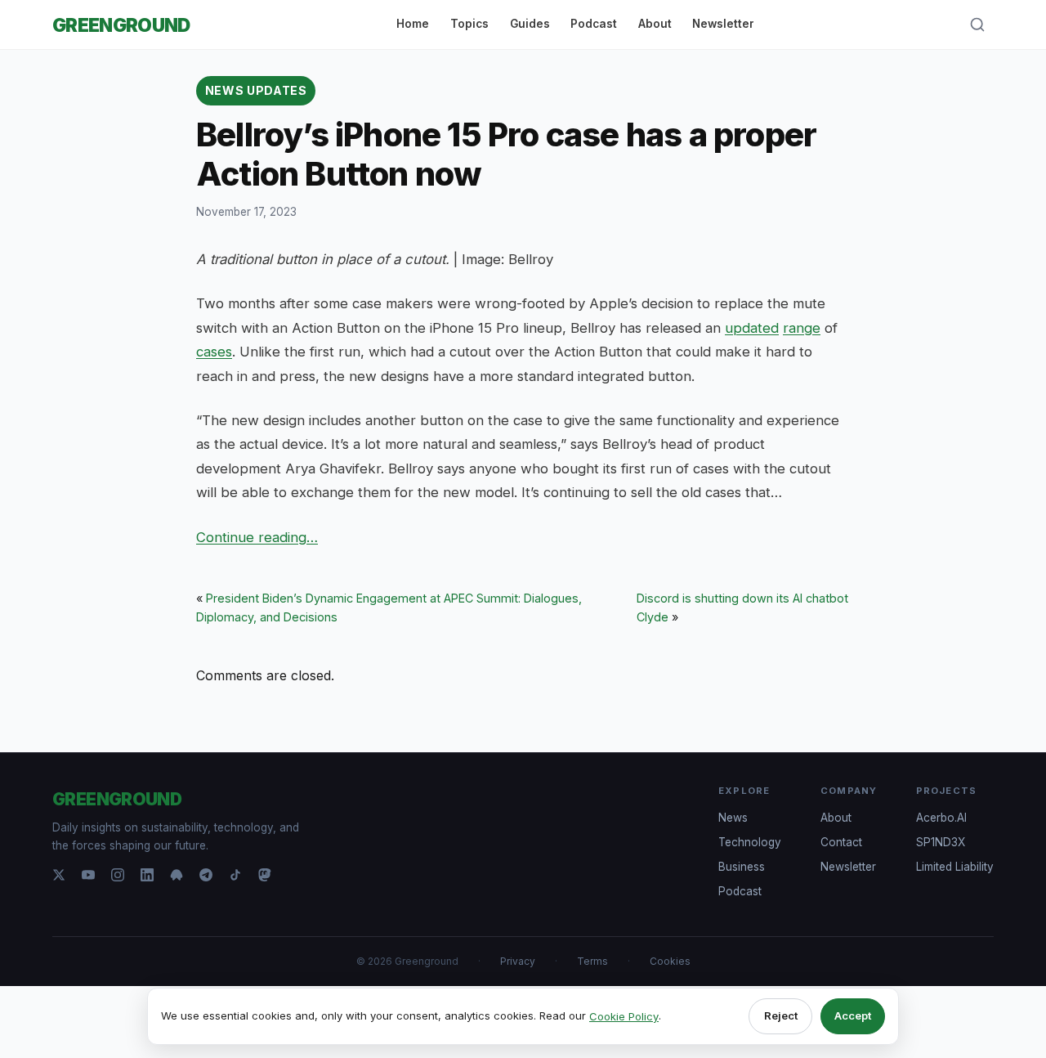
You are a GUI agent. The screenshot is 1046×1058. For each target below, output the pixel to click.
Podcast (593, 23)
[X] (58, 874)
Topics (469, 23)
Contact (841, 842)
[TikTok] (235, 874)
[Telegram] (205, 874)
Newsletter (723, 23)
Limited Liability (955, 866)
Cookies (670, 961)
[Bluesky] (176, 874)
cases (214, 351)
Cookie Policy (624, 1016)
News (733, 817)
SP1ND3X (940, 842)
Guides (530, 23)
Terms (592, 961)
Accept (852, 1015)
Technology (749, 842)
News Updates (256, 90)
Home (412, 23)
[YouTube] (88, 874)
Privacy (517, 961)
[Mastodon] (264, 874)
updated (752, 328)
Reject (781, 1015)
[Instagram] (117, 874)
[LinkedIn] (147, 874)
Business (741, 866)
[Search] (977, 24)
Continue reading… (257, 537)
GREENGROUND (121, 25)
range (801, 328)
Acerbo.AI (941, 817)
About (655, 23)
